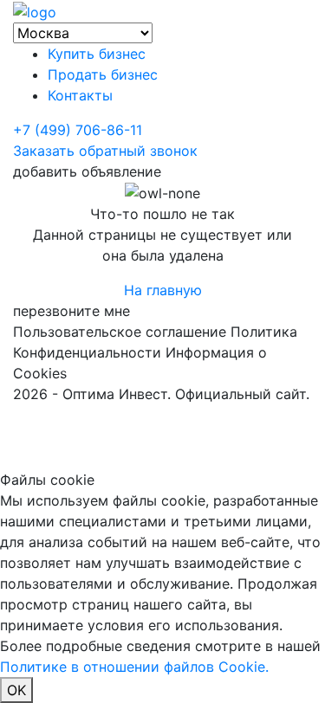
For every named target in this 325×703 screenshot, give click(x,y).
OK (16, 690)
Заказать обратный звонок (105, 150)
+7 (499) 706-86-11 (77, 130)
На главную (163, 290)
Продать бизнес (103, 74)
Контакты (80, 95)
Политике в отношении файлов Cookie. (134, 666)
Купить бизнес (97, 53)
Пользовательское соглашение (119, 331)
